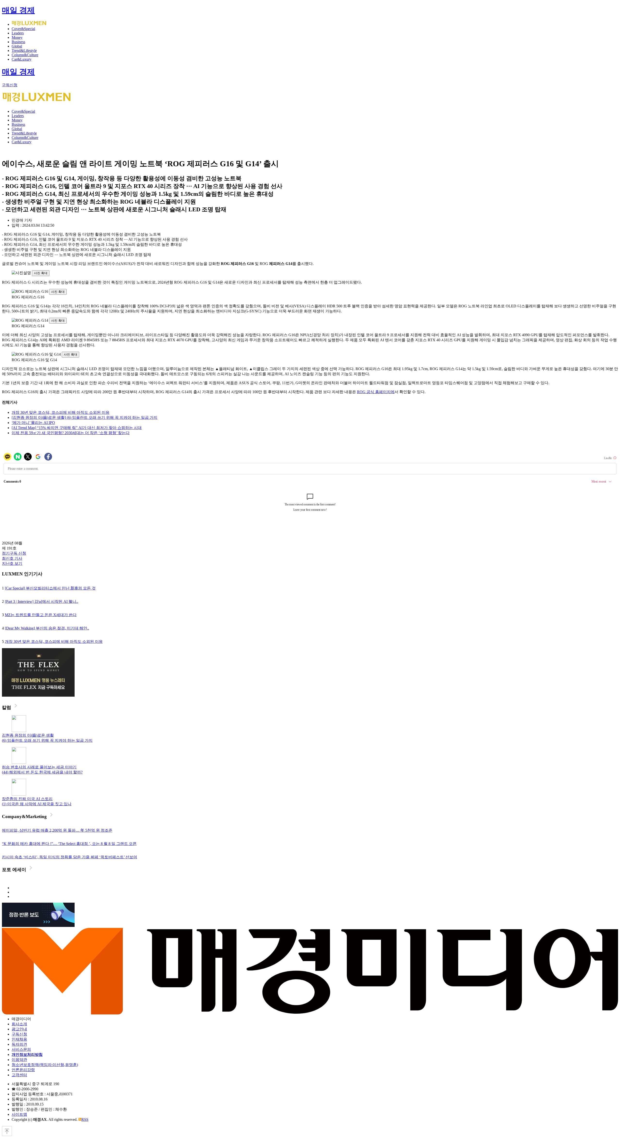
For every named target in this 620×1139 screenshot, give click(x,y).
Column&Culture (25, 55)
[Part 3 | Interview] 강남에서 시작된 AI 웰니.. (41, 601)
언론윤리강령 (23, 1070)
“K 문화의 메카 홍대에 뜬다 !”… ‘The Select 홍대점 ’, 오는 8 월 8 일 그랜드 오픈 (69, 844)
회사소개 (19, 1024)
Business (18, 42)
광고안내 (19, 1029)
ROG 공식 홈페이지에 (376, 392)
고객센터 (19, 1075)
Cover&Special (23, 29)
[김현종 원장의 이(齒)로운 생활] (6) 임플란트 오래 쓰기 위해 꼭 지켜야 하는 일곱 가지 (84, 417)
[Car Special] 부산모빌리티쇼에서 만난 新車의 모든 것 (50, 588)
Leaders (18, 33)
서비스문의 (21, 1049)
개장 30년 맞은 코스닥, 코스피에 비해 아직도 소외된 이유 (60, 412)
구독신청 (9, 85)
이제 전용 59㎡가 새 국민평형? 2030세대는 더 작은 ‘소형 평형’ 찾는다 (71, 433)
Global (17, 46)
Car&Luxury (21, 59)
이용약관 (19, 1060)
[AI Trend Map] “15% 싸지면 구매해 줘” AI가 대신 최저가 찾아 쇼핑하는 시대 (77, 428)
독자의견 (19, 1044)
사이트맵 (19, 1114)
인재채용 (19, 1039)
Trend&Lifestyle (24, 50)
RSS (84, 1119)
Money (17, 37)
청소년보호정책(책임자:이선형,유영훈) (45, 1065)
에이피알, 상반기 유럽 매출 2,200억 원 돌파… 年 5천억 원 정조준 (57, 830)
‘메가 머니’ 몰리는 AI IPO (33, 423)
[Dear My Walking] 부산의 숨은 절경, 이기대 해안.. (47, 628)
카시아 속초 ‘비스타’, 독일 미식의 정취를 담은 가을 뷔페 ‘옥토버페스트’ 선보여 (69, 857)
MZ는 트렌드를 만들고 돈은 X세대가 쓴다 (41, 615)
